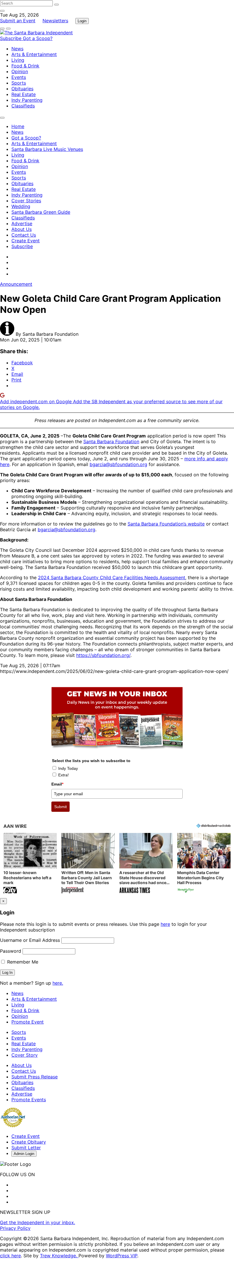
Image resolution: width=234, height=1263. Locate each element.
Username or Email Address (30, 940)
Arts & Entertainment (34, 54)
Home (17, 126)
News (17, 48)
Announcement (16, 284)
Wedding (20, 206)
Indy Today (68, 768)
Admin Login (24, 1154)
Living (17, 60)
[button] (30, 864)
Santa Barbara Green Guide (40, 212)
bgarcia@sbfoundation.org (118, 464)
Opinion (19, 71)
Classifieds (23, 106)
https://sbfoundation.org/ (103, 655)
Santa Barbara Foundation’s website (166, 524)
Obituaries (22, 88)
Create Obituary (28, 1142)
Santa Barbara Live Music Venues (47, 149)
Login (82, 21)
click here (10, 1255)
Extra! (63, 775)
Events (18, 77)
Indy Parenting (27, 100)
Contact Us (23, 235)
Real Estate (23, 94)
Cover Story (24, 1055)
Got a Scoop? (38, 38)
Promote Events (28, 1099)
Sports (18, 83)
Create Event (25, 240)
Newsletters (55, 20)
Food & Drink (25, 66)
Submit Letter (26, 1147)
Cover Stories (26, 200)
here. (58, 983)
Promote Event (27, 1022)
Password (10, 951)
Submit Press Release (34, 1077)
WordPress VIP (121, 1255)
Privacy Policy (15, 1228)
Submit (60, 806)
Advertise (21, 223)
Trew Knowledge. (59, 1255)
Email (57, 784)
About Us (21, 229)
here (165, 924)
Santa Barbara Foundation (111, 441)
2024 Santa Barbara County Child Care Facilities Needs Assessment (111, 577)
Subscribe (11, 38)
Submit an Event (17, 20)
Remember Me (22, 962)
